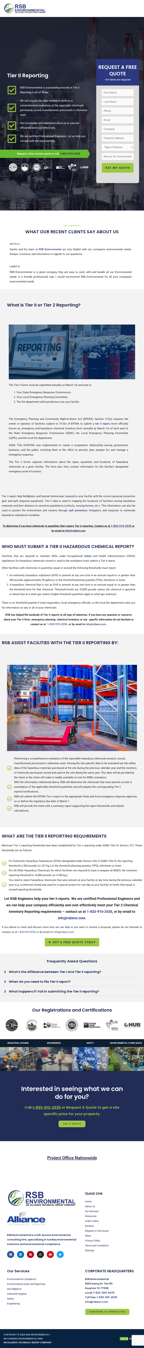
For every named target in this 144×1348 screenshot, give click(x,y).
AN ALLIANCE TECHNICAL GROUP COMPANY (27, 1342)
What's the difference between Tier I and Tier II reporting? (55, 972)
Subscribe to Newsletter (107, 1311)
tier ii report (102, 423)
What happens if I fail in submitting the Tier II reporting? (54, 991)
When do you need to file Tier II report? (40, 981)
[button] (72, 972)
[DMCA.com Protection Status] (129, 1338)
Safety (87, 556)
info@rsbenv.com (75, 530)
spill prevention (78, 510)
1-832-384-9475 (103, 1292)
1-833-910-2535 (70, 153)
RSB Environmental (50, 249)
